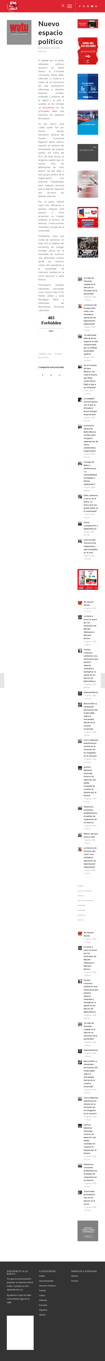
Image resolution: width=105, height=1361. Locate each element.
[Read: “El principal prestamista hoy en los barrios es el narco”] (80, 1192)
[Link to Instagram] (88, 6)
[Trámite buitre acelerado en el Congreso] (103, 680)
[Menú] (68, 6)
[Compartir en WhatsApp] (59, 375)
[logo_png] (13, 6)
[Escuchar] (88, 27)
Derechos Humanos (86, 900)
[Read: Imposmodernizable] (80, 693)
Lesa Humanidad (85, 891)
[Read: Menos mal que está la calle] (80, 834)
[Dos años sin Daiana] (2, 680)
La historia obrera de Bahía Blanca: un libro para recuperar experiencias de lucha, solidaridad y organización (91, 438)
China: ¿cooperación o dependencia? (91, 525)
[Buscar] (61, 6)
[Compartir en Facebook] (42, 375)
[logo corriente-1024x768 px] (19, 32)
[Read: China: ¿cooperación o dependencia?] (80, 523)
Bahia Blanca (44, 48)
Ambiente (81, 905)
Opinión (42, 1314)
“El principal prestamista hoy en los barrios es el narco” (89, 1197)
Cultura (81, 895)
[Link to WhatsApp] (96, 6)
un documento (46, 107)
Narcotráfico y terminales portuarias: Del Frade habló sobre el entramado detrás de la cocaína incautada (90, 716)
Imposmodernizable (93, 692)
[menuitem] (61, 6)
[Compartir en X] (51, 375)
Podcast (42, 1290)
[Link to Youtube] (92, 6)
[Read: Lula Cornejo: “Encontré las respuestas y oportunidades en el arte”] (80, 540)
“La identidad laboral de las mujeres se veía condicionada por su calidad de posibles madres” (91, 344)
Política (42, 51)
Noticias (55, 48)
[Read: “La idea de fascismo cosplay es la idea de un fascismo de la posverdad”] (80, 279)
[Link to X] (84, 6)
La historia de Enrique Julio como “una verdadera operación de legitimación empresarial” (90, 314)
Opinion (81, 920)
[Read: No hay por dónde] (80, 603)
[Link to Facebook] (80, 6)
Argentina (82, 915)
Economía (82, 910)
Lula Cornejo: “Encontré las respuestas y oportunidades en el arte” (91, 546)
